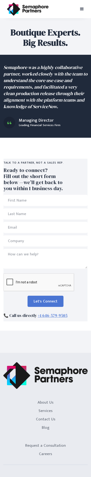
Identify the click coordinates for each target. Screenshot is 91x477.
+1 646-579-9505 (52, 315)
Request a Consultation (45, 445)
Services (45, 411)
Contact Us (45, 419)
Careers (45, 454)
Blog (45, 427)
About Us (45, 402)
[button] (82, 9)
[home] (28, 9)
